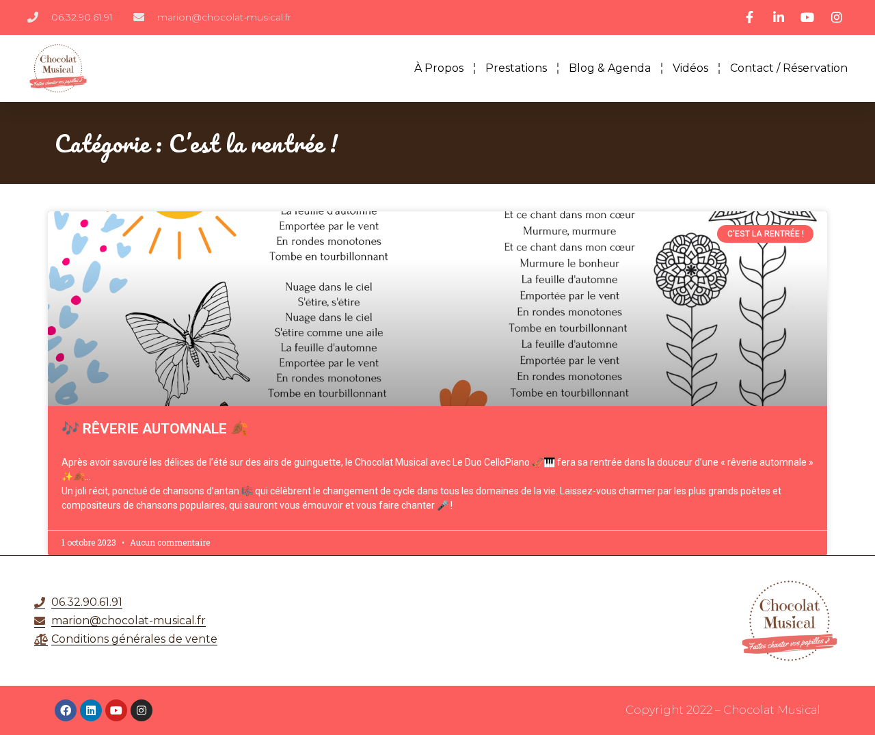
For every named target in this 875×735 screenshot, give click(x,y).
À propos (438, 68)
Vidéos (690, 68)
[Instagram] (141, 710)
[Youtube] (116, 710)
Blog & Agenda (610, 68)
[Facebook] (66, 710)
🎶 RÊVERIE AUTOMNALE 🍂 (155, 428)
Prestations (516, 68)
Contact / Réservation (789, 68)
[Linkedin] (91, 710)
